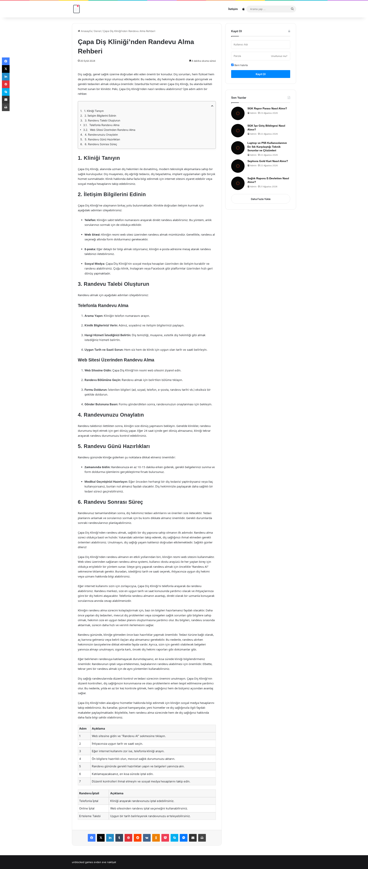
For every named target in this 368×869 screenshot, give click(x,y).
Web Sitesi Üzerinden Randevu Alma (112, 129)
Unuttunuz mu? (279, 56)
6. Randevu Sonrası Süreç (101, 144)
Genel (97, 31)
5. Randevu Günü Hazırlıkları (102, 139)
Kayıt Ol (261, 74)
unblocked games (82, 862)
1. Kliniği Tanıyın (94, 110)
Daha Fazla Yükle (261, 199)
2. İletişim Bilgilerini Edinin (100, 115)
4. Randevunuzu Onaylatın (101, 134)
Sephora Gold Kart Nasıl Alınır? (267, 161)
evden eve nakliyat (105, 862)
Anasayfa (86, 31)
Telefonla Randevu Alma (104, 125)
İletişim (233, 9)
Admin (253, 113)
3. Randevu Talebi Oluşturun (102, 120)
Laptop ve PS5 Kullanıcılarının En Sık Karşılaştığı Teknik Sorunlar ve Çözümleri (267, 146)
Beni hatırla (241, 65)
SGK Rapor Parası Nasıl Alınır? (267, 108)
